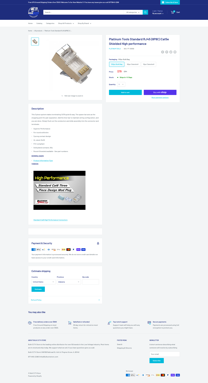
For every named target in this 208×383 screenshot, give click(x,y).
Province (60, 277)
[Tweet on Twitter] (170, 52)
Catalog (39, 23)
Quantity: (112, 84)
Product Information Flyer (43, 160)
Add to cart (125, 92)
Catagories (50, 23)
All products (38, 31)
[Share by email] (174, 52)
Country (35, 277)
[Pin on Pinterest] (166, 52)
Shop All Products (65, 23)
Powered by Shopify (35, 376)
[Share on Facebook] (162, 52)
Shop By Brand (83, 23)
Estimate (38, 289)
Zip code (85, 277)
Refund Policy (36, 300)
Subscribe (157, 360)
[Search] (145, 12)
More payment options (160, 97)
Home (30, 23)
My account (157, 13)
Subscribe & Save (171, 2)
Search (119, 344)
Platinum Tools (115, 49)
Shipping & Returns (124, 348)
